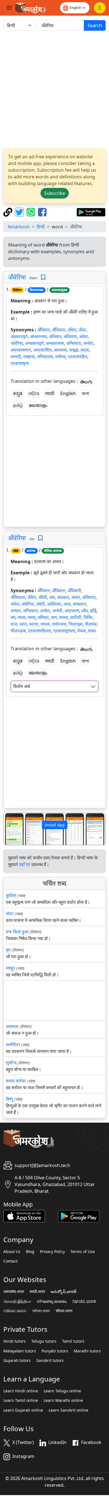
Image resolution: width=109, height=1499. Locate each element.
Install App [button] (54, 825)
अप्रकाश (72, 611)
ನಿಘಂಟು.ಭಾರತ (84, 1301)
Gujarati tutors (17, 1360)
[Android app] (78, 1216)
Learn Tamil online (20, 1400)
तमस (21, 617)
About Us (11, 1252)
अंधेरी (40, 604)
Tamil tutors (73, 1341)
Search (94, 25)
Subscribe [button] (54, 193)
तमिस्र (43, 617)
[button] (11, 829)
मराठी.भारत (37, 1291)
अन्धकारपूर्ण (34, 343)
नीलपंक (91, 624)
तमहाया (29, 356)
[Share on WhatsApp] (31, 212)
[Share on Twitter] (20, 212)
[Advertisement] (54, 89)
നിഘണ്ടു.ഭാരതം (52, 1301)
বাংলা (85, 393)
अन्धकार (79, 604)
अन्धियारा (73, 343)
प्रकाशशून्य (20, 363)
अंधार (75, 597)
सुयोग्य (11, 1063)
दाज (14, 624)
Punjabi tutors (55, 1351)
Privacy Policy (52, 1252)
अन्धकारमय (55, 343)
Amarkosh (19, 227)
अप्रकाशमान (21, 350)
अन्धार (16, 611)
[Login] (100, 7)
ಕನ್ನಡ (17, 393)
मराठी (49, 393)
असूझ (73, 350)
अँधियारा (58, 330)
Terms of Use (82, 1252)
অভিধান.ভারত (41, 1311)
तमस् (31, 617)
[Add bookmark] (43, 277)
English (68, 393)
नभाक (45, 624)
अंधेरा (83, 336)
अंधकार (63, 597)
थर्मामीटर (13, 1044)
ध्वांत (23, 624)
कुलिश (11, 895)
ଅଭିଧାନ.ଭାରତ (15, 1311)
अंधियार (55, 336)
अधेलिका (54, 604)
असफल (12, 1026)
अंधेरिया (17, 343)
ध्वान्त (33, 624)
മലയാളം (38, 405)
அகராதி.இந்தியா (17, 1301)
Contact (10, 1261)
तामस (63, 617)
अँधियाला (18, 597)
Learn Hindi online (20, 1391)
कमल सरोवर (16, 1081)
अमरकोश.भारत (13, 1291)
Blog (30, 1252)
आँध (84, 611)
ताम (54, 617)
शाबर (92, 631)
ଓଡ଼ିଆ (34, 393)
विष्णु (9, 1099)
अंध (52, 597)
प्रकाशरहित (77, 356)
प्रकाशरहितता (39, 631)
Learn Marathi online (63, 1400)
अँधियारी (74, 590)
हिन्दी (41, 227)
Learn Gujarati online (23, 1410)
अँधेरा (72, 330)
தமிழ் (18, 405)
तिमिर (88, 617)
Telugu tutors (43, 1341)
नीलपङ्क (18, 631)
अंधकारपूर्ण (19, 336)
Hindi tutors (14, 1341)
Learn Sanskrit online (68, 1410)
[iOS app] (24, 1216)
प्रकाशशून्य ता (64, 631)
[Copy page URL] (8, 212)
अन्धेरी (57, 611)
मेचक (81, 631)
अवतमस (60, 350)
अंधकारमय (38, 336)
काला (84, 350)
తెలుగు (86, 382)
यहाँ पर (24, 864)
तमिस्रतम (45, 356)
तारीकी (75, 617)
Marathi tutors (87, 1351)
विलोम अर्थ (21, 686)
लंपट (10, 913)
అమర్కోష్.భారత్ (63, 1291)
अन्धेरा (88, 343)
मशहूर (10, 968)
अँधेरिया (17, 276)
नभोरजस (59, 624)
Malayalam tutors (19, 1351)
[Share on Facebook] (42, 212)
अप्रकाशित (42, 350)
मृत (8, 950)
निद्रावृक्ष (75, 624)
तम (13, 617)
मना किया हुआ (17, 932)
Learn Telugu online (62, 1391)
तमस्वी (16, 356)
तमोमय (60, 356)
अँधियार (43, 330)
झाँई (93, 611)
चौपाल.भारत (64, 1311)
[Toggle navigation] (9, 7)
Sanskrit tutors (50, 1360)
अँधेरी (42, 597)
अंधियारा (70, 336)
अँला (82, 330)
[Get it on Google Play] (91, 212)
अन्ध (66, 604)
